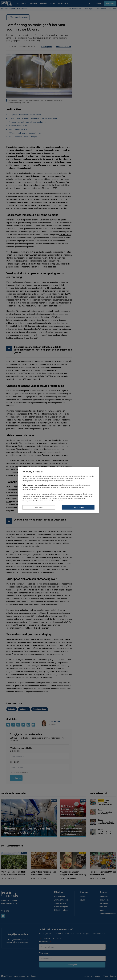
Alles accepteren (78, 507)
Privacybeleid (27, 501)
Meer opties (39, 507)
